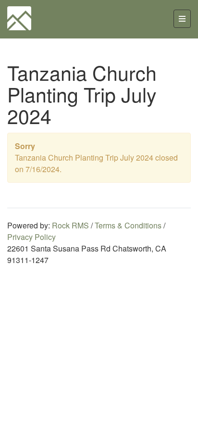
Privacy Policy (31, 236)
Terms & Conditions (128, 225)
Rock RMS (70, 225)
